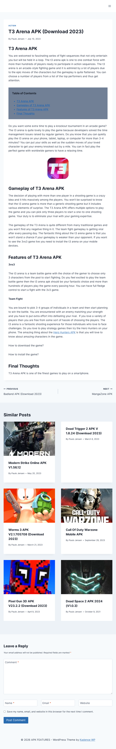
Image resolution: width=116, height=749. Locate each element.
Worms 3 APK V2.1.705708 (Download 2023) (26, 534)
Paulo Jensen (17, 39)
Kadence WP (87, 739)
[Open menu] (109, 6)
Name (9, 703)
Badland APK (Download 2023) (23, 392)
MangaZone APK (102, 392)
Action (12, 25)
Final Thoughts (26, 113)
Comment (12, 662)
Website (85, 703)
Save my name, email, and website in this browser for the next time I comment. (50, 711)
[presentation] (29, 439)
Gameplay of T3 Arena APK (33, 105)
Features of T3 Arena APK (32, 109)
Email (46, 703)
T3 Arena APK (25, 101)
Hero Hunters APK (64, 332)
